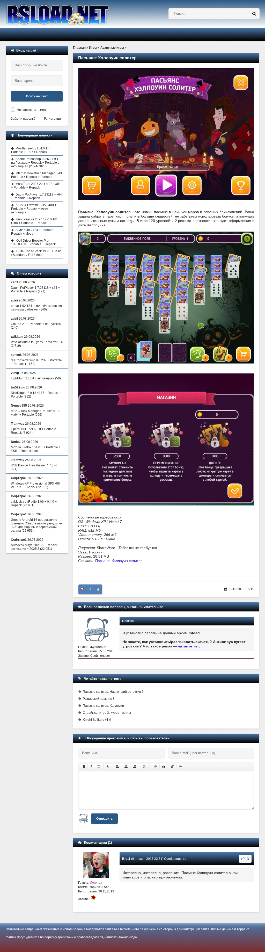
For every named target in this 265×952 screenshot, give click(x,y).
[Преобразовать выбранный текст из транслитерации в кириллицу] (172, 766)
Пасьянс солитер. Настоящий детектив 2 (113, 692)
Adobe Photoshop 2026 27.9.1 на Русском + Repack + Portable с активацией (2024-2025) (35, 162)
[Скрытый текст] (155, 766)
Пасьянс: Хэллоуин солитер (119, 561)
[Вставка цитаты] (163, 766)
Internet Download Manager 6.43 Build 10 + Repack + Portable (36, 175)
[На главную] (71, 14)
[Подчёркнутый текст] (99, 766)
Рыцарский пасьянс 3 (98, 699)
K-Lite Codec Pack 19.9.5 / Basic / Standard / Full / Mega (36, 253)
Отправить (104, 818)
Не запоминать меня (32, 110)
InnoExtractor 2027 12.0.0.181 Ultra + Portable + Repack (34, 221)
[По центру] (126, 766)
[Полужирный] (84, 766)
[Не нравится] (82, 589)
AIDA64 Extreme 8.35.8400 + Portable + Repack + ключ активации (33, 208)
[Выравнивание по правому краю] (134, 766)
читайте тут (188, 646)
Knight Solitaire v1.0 (97, 720)
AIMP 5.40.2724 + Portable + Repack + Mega (33, 231)
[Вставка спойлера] (180, 766)
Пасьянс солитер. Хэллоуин (103, 706)
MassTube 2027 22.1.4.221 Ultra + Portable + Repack (36, 185)
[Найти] (254, 14)
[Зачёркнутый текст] (107, 766)
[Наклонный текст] (91, 766)
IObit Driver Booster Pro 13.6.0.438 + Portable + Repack (33, 242)
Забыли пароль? (23, 118)
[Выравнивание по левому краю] (117, 766)
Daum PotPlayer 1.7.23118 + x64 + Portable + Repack (36, 196)
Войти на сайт (37, 96)
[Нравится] (98, 589)
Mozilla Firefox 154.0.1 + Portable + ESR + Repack (30, 150)
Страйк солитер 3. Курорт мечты (107, 713)
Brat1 (126, 859)
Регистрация (53, 118)
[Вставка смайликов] (144, 766)
